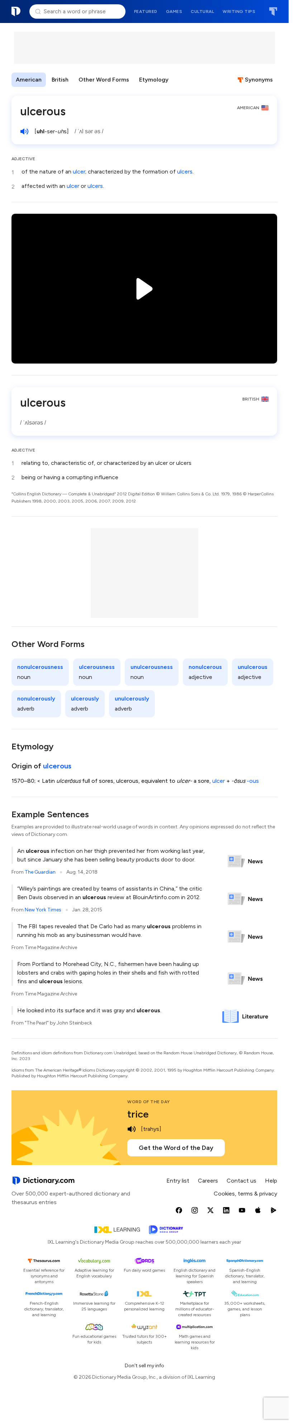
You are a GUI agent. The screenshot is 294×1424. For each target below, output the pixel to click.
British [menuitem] (60, 79)
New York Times (43, 910)
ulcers (185, 171)
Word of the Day (148, 1101)
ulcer (79, 171)
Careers (208, 1180)
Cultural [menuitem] (202, 11)
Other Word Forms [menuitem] (104, 79)
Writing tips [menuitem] (239, 11)
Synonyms (259, 79)
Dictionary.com (16, 11)
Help (271, 1180)
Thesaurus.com (273, 11)
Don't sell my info (144, 1366)
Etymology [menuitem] (154, 79)
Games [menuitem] (174, 11)
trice (138, 1114)
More (186, 79)
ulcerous (57, 766)
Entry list (177, 1180)
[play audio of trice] (131, 1129)
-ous (253, 780)
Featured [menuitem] (145, 11)
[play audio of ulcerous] (24, 131)
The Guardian (40, 872)
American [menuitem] (29, 79)
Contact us (241, 1180)
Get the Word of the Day (176, 1148)
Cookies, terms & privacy (245, 1193)
